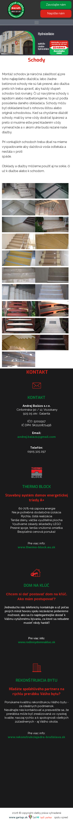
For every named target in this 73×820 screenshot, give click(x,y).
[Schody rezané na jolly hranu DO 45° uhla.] (52, 197)
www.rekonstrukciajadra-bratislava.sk (36, 737)
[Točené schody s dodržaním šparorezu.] (18, 366)
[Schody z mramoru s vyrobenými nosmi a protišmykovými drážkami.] (52, 214)
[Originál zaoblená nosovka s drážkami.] (52, 231)
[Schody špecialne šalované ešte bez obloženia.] (18, 197)
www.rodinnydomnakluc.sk (36, 642)
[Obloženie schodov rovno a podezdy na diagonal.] (18, 349)
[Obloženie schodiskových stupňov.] (18, 332)
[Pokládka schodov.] (18, 298)
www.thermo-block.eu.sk (36, 547)
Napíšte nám (56, 13)
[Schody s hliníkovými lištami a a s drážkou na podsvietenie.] (18, 214)
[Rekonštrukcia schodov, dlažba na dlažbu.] (52, 349)
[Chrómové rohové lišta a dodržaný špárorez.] (52, 248)
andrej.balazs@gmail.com (36, 437)
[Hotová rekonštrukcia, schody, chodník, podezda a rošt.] (52, 332)
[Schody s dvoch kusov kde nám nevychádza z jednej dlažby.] (18, 248)
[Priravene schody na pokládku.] (52, 282)
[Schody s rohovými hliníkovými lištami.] (52, 298)
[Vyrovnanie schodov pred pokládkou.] (18, 282)
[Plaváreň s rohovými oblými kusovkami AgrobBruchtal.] (18, 265)
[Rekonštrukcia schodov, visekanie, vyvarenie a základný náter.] (18, 315)
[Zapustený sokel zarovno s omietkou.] (18, 231)
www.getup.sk (18, 817)
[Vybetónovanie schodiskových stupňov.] (52, 315)
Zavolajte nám (56, 4)
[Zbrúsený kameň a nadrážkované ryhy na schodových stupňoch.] (52, 265)
